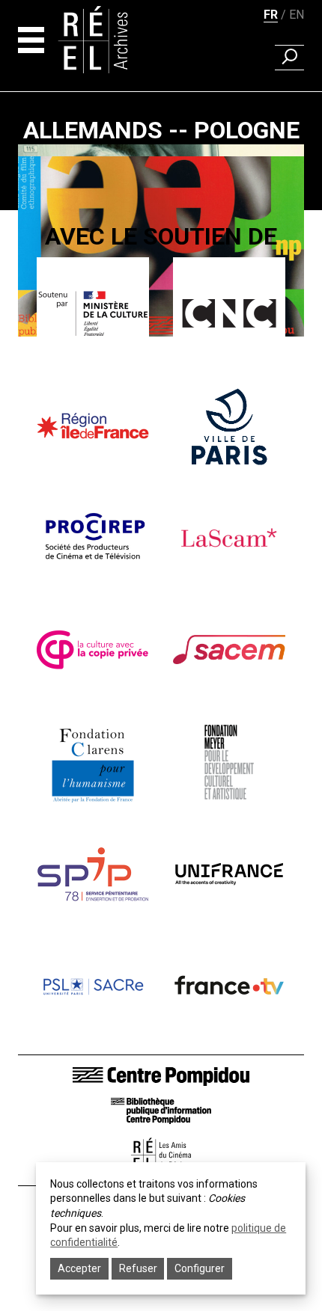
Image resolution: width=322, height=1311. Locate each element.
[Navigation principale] (31, 40)
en (296, 14)
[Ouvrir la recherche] (289, 57)
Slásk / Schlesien (161, 375)
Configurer (199, 1268)
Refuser (138, 1268)
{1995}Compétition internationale (161, 354)
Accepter (79, 1268)
